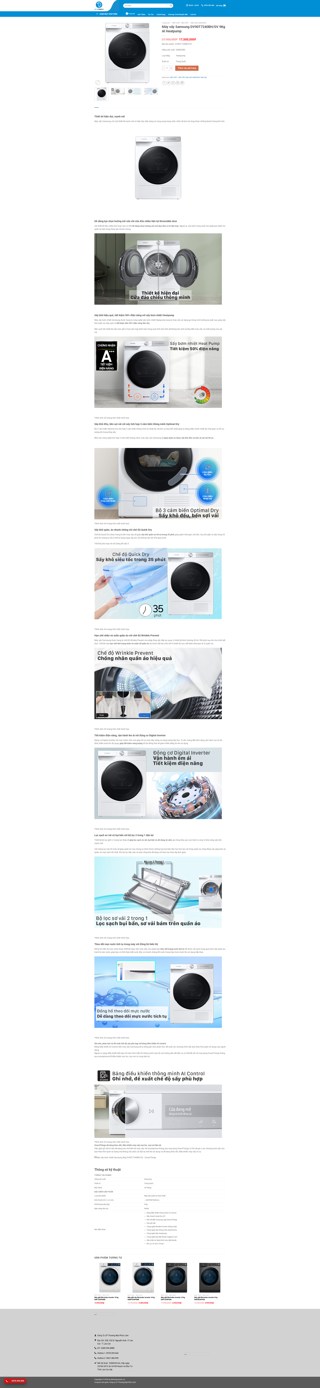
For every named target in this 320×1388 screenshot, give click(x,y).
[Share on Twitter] (169, 83)
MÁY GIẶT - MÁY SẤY (180, 23)
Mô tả (96, 110)
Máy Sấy (204, 77)
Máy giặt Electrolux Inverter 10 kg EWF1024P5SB (173, 1298)
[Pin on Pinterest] (178, 83)
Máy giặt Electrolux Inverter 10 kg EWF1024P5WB (106, 1298)
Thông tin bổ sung (106, 110)
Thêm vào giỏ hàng (187, 68)
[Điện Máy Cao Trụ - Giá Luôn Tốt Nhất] (106, 5)
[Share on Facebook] (164, 83)
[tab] (96, 109)
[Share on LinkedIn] (182, 83)
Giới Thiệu (141, 14)
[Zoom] (97, 82)
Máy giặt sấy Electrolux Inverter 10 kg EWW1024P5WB (141, 1298)
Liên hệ (193, 14)
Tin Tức (151, 14)
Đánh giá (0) (119, 110)
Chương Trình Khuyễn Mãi (178, 14)
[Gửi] (171, 6)
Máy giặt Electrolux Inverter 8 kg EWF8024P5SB (205, 1298)
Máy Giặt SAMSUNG (198, 23)
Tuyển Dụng (160, 14)
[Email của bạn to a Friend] (173, 83)
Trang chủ (166, 23)
